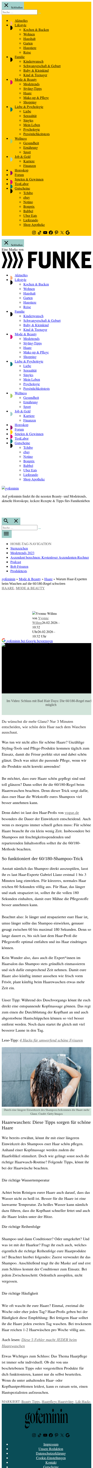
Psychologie (31, 129)
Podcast (15, 562)
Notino (28, 202)
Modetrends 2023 (22, 552)
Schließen (16, 7)
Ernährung (30, 147)
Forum (19, 174)
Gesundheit (31, 143)
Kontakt (50, 1462)
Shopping (30, 102)
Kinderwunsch (33, 61)
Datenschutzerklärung (51, 1453)
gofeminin (8, 579)
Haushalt (29, 38)
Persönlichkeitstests (36, 134)
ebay (26, 197)
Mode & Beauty (26, 79)
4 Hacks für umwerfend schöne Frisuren (51, 1040)
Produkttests (18, 571)
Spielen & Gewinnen (29, 179)
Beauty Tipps (30, 1401)
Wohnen (29, 34)
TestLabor (22, 183)
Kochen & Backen (36, 29)
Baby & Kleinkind (36, 70)
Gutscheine (22, 188)
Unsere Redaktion (50, 1448)
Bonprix (29, 206)
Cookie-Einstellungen (51, 1457)
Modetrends (31, 84)
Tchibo (28, 192)
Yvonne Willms (40, 620)
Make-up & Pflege (36, 97)
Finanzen (29, 165)
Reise (27, 52)
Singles (28, 120)
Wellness (21, 138)
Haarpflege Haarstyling (58, 1401)
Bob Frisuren (19, 566)
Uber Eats (30, 215)
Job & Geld (22, 156)
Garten (28, 43)
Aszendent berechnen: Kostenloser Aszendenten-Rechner (49, 557)
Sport (27, 152)
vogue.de (72, 812)
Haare (27, 93)
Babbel (28, 211)
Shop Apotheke (34, 224)
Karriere (29, 161)
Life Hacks (82, 1401)
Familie (20, 56)
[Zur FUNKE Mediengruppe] (46, 267)
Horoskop (21, 170)
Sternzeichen (19, 548)
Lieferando (30, 220)
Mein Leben (31, 124)
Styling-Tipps (32, 88)
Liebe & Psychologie (29, 106)
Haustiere (29, 47)
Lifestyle (20, 25)
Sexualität (30, 115)
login (4, 509)
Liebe (27, 111)
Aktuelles (21, 20)
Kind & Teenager (35, 75)
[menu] (7, 534)
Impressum (50, 1444)
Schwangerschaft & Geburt (42, 65)
